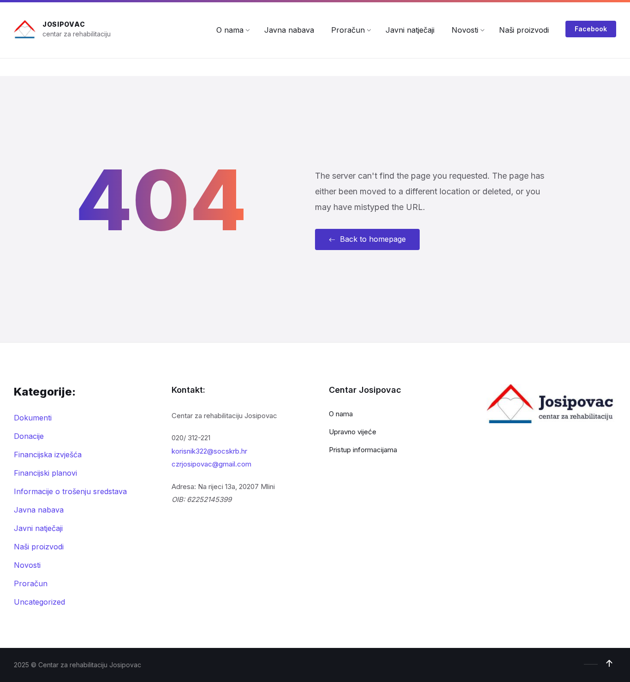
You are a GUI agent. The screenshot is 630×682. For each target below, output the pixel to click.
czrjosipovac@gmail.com (211, 464)
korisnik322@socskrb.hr (209, 451)
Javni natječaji (38, 528)
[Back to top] (609, 663)
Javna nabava (39, 509)
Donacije (29, 436)
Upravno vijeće (352, 431)
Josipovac (63, 24)
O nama (341, 413)
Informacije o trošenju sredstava (70, 491)
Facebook (591, 29)
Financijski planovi (45, 473)
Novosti (27, 565)
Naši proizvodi (39, 546)
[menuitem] (230, 30)
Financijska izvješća (48, 454)
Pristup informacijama (363, 449)
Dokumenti (33, 417)
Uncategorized (39, 601)
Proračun (31, 583)
